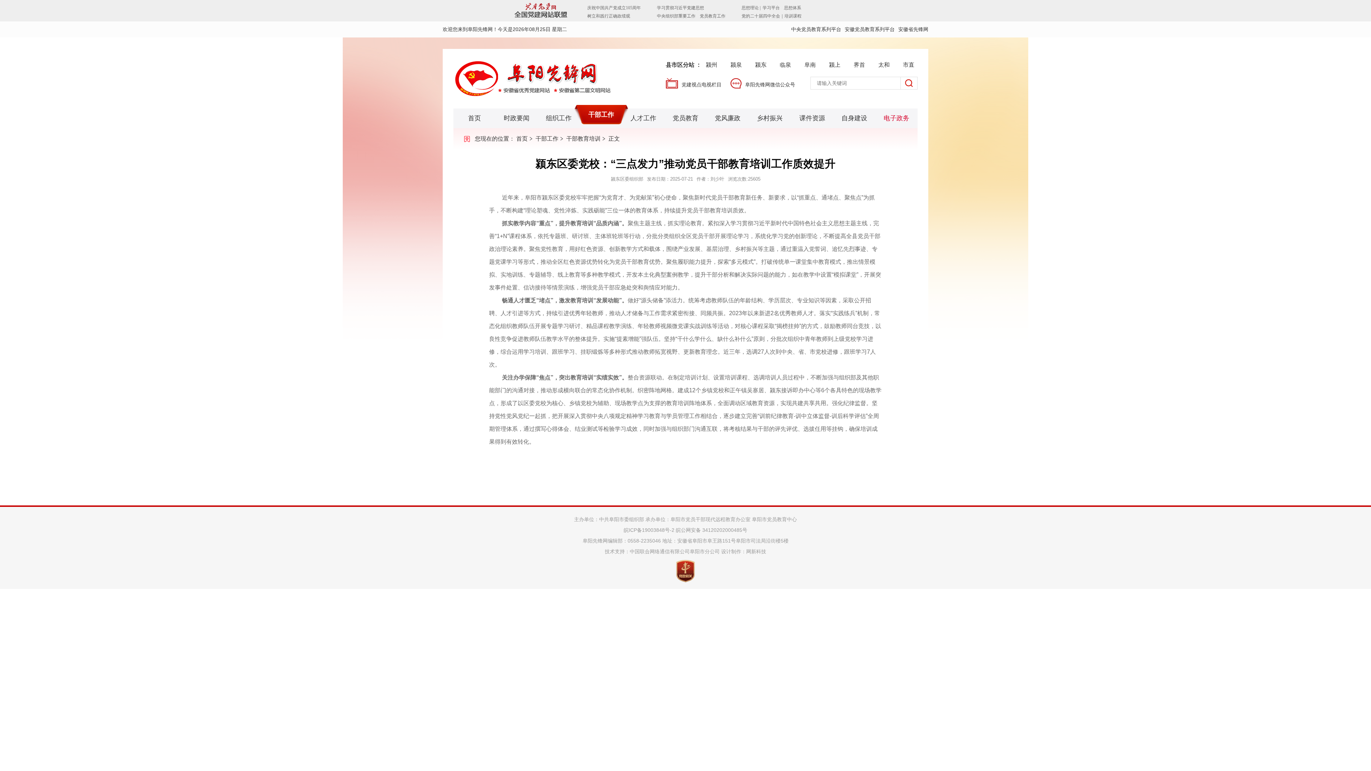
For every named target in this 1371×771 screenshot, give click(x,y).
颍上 (834, 65)
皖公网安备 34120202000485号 (711, 530)
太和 (884, 65)
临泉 (785, 65)
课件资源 (812, 118)
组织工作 (559, 118)
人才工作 (643, 118)
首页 (474, 118)
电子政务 (896, 118)
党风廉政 (727, 118)
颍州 (711, 65)
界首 (859, 65)
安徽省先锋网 (913, 29)
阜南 (810, 65)
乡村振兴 (770, 118)
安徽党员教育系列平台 (870, 29)
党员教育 (685, 118)
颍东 (761, 65)
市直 (908, 65)
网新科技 (756, 551)
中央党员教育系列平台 (816, 29)
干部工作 (601, 114)
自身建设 (854, 118)
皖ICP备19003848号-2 (649, 530)
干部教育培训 (583, 139)
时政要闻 (516, 118)
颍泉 (736, 65)
